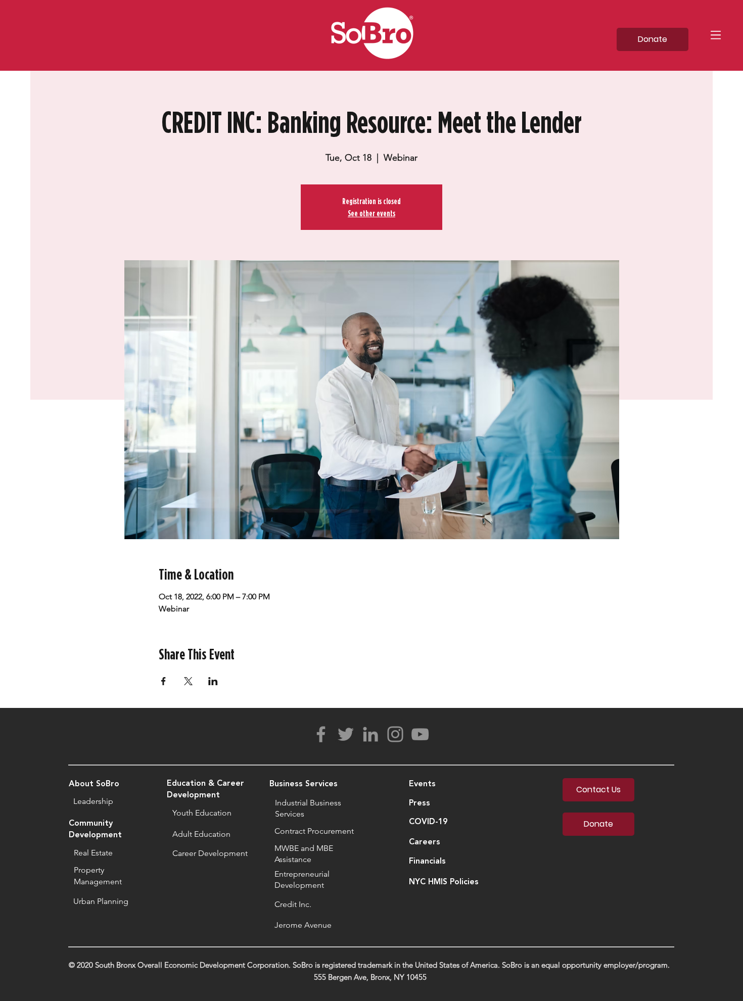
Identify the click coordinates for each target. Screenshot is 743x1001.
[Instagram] (395, 734)
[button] (716, 35)
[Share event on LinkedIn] (213, 681)
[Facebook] (321, 734)
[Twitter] (345, 734)
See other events (371, 213)
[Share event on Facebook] (163, 681)
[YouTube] (420, 734)
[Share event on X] (188, 681)
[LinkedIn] (370, 734)
